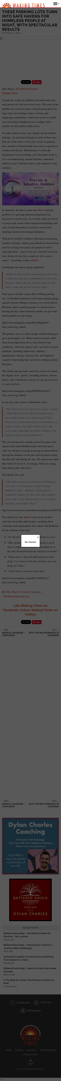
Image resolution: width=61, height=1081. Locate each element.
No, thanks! (30, 542)
